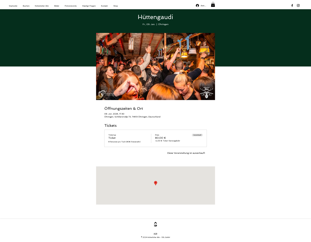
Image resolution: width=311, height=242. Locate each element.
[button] (213, 4)
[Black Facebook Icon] (292, 5)
